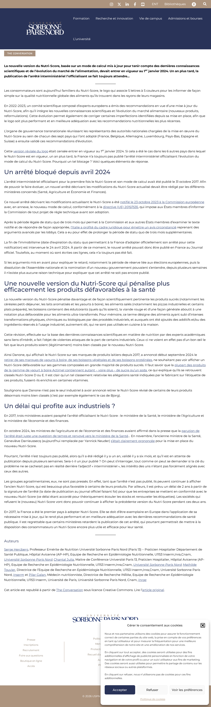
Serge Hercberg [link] (16, 549)
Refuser (152, 690)
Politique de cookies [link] (152, 699)
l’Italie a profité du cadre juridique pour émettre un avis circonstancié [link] (123, 227)
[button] (203, 625)
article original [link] (153, 590)
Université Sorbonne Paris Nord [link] (28, 559)
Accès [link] (31, 666)
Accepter (120, 690)
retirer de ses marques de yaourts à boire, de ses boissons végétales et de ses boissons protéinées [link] (78, 360)
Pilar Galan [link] (37, 575)
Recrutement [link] (31, 650)
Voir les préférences (187, 690)
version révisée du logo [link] (30, 151)
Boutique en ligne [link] (31, 660)
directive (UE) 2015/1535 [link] (120, 207)
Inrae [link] (142, 580)
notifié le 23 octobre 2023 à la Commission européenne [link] (162, 202)
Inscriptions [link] (31, 644)
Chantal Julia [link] (64, 559)
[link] (111, 4)
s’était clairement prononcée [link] (133, 441)
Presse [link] (31, 639)
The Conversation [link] (19, 53)
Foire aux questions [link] (31, 655)
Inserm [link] (18, 575)
